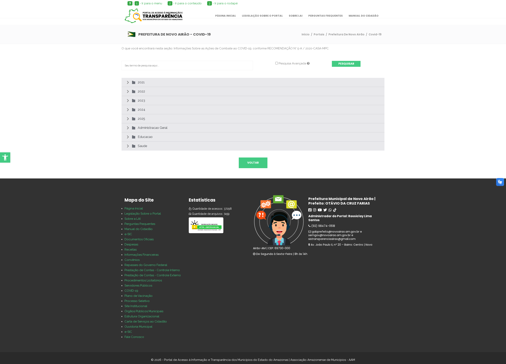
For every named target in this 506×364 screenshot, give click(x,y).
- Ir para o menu (149, 3)
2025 (141, 119)
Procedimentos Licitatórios (143, 280)
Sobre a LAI (133, 219)
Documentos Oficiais (139, 239)
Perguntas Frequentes (140, 224)
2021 (141, 82)
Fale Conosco (134, 337)
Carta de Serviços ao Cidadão (146, 321)
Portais (319, 34)
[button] (5, 157)
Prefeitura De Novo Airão (346, 34)
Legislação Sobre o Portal (143, 213)
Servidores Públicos (138, 285)
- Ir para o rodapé (223, 3)
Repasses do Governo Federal (146, 265)
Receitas (131, 249)
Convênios (132, 260)
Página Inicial (134, 208)
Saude (142, 146)
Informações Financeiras (142, 254)
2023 (141, 100)
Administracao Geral (152, 128)
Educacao (145, 137)
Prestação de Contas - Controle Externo (153, 275)
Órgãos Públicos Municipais (144, 311)
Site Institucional (136, 306)
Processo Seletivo (137, 301)
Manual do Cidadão (139, 229)
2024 (141, 109)
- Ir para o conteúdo (185, 3)
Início (306, 34)
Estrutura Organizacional (142, 316)
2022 (141, 91)
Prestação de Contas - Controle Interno (152, 270)
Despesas (131, 244)
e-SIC (128, 234)
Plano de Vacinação (139, 296)
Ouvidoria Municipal (138, 326)
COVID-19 (131, 290)
